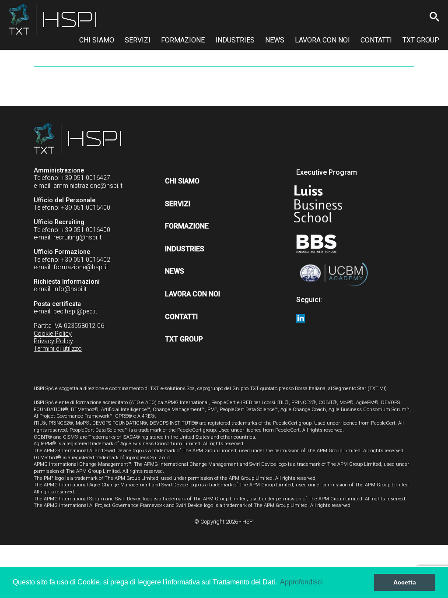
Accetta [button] (404, 582)
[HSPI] (52, 19)
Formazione (183, 40)
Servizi (137, 40)
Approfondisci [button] (301, 582)
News (274, 40)
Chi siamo (96, 40)
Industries (235, 40)
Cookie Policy (53, 334)
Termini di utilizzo (58, 348)
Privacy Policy (53, 341)
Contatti (376, 40)
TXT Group (420, 40)
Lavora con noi (322, 40)
